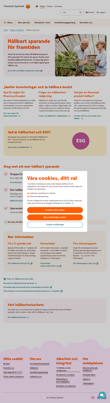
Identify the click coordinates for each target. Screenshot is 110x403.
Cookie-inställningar (55, 224)
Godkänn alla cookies (55, 210)
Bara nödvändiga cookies (55, 217)
